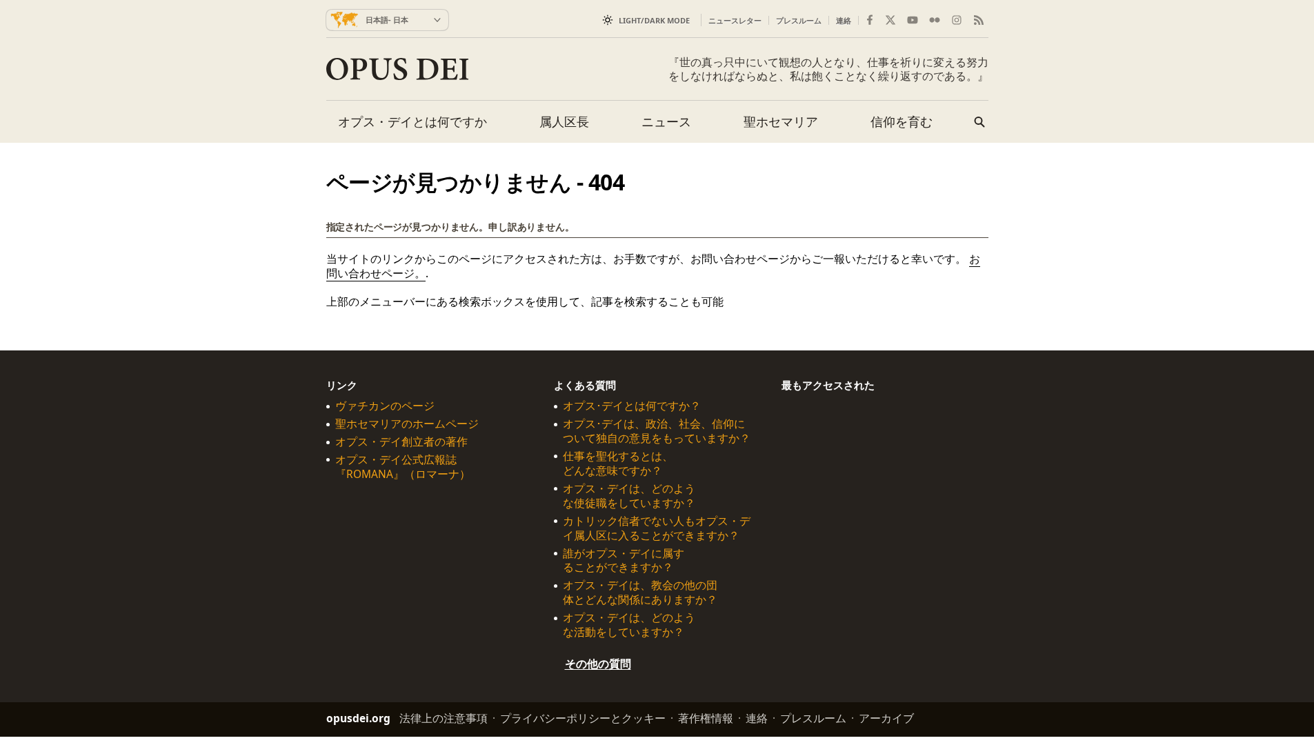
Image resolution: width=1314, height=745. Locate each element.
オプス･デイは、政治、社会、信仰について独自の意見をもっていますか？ (656, 431)
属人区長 (564, 121)
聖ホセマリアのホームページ (407, 424)
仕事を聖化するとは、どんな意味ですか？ (618, 463)
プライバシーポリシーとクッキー (583, 718)
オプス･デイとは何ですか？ (632, 406)
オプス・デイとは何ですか (412, 121)
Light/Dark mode (654, 20)
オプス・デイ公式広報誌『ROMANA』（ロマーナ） (402, 467)
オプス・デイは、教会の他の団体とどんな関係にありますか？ (640, 592)
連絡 (843, 20)
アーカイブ (886, 718)
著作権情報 (705, 718)
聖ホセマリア (781, 121)
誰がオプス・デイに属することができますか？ (623, 560)
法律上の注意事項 (443, 718)
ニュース (666, 121)
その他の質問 (598, 663)
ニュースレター (734, 20)
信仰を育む (901, 121)
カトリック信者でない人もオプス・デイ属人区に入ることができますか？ (656, 527)
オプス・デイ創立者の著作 (401, 442)
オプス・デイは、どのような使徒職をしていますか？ (629, 495)
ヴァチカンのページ (385, 406)
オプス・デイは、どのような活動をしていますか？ (629, 624)
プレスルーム (799, 20)
